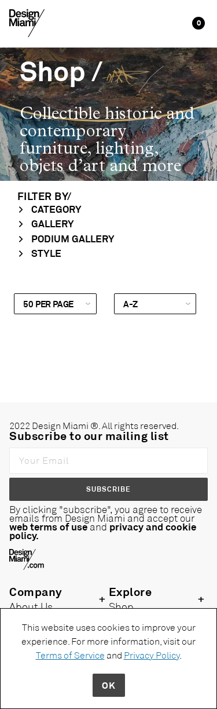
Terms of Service (70, 654)
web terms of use (48, 526)
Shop (121, 606)
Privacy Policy (151, 654)
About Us (31, 606)
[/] (27, 22)
